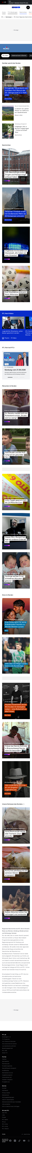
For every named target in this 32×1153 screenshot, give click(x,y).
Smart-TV (4, 1052)
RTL (2, 17)
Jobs (3, 1115)
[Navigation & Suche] (28, 7)
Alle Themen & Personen (9, 1041)
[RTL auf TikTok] (19, 1141)
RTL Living (5, 1126)
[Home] (16, 7)
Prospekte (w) (6, 1082)
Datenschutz (5, 1095)
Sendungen (9, 17)
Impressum (5, 1090)
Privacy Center (6, 1092)
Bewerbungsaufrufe (7, 1048)
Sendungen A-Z (6, 1037)
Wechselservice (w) (7, 1072)
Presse (4, 1117)
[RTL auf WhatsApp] (29, 1141)
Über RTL (4, 1112)
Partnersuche (6, 1063)
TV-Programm (6, 1039)
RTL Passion (5, 1128)
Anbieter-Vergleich (7, 1079)
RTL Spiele (5, 1119)
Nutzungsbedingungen (8, 1097)
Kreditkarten (5, 1070)
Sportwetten (5, 1061)
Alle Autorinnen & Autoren (9, 1043)
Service (4, 1086)
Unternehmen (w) (7, 1077)
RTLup (4, 1121)
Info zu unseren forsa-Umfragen (10, 1106)
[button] (13, 325)
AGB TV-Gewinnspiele (8, 1099)
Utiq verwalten (6, 1104)
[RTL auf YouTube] (24, 1141)
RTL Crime (5, 1124)
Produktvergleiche (7, 1066)
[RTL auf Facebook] (10, 1141)
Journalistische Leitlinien (9, 1046)
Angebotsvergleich (7, 1075)
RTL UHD (4, 1050)
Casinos (4, 1059)
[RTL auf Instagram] (15, 1141)
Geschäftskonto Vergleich (9, 1068)
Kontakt (4, 1088)
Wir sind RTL (5, 1110)
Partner (4, 1056)
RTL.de (4, 1034)
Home (3, 1134)
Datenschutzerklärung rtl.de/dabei (11, 1102)
